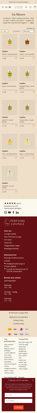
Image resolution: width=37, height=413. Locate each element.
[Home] (18, 7)
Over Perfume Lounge (12, 237)
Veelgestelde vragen (12, 246)
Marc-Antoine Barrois (8, 345)
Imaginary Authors (10, 368)
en (6, 7)
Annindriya (7, 362)
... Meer (31, 23)
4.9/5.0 (12, 205)
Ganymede (22, 347)
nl (10, 7)
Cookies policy (18, 323)
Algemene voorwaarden (18, 317)
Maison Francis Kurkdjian (9, 350)
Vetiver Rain (23, 362)
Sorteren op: (31, 28)
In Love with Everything (23, 365)
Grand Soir (22, 360)
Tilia (20, 358)
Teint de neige (23, 344)
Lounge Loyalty (10, 234)
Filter (5, 31)
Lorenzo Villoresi (9, 353)
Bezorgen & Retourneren (14, 258)
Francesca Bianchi (10, 364)
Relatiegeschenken (11, 248)
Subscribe (18, 407)
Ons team (8, 240)
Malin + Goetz (9, 371)
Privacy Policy (18, 320)
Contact (7, 261)
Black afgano (23, 353)
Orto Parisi (7, 355)
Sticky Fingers (23, 369)
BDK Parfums (8, 359)
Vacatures (8, 243)
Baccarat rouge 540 (25, 342)
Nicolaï (6, 366)
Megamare (22, 349)
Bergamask (22, 351)
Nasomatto (8, 357)
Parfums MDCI (9, 373)
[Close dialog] (33, 380)
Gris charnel (23, 356)
